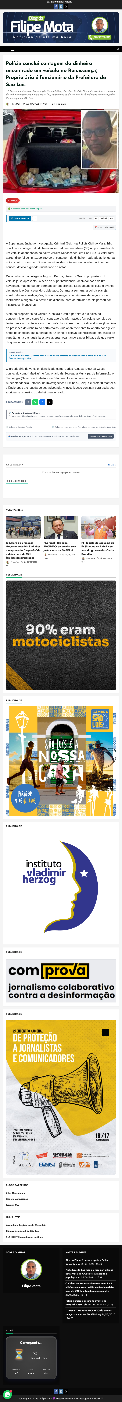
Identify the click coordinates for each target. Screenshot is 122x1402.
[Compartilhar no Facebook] (42, 402)
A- (96, 218)
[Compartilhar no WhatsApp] (35, 402)
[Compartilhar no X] (50, 402)
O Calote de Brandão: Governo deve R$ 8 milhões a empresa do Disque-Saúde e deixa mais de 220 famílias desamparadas (57, 357)
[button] (5, 49)
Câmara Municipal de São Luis (22, 1231)
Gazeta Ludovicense (17, 1199)
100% (103, 218)
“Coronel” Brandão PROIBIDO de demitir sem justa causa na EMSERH (60, 546)
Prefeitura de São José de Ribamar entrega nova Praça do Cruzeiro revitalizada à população (89, 1273)
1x (35, 218)
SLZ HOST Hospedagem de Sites (24, 1237)
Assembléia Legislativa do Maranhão (26, 1225)
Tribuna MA (12, 1205)
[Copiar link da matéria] (28, 402)
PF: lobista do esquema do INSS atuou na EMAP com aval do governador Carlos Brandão (97, 548)
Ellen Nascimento (15, 1193)
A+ (111, 218)
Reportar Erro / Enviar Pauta (101, 436)
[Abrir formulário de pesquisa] (118, 49)
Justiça (14, 200)
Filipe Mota (15, 103)
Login (113, 464)
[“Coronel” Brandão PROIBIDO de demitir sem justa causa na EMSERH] (61, 527)
